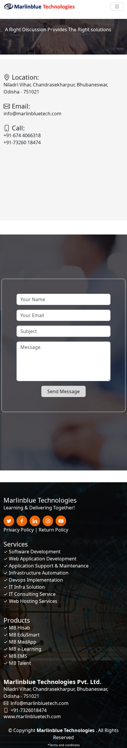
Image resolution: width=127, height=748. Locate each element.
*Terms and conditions (64, 745)
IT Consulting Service (32, 594)
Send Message (63, 391)
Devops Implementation (36, 580)
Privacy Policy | (21, 529)
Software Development (35, 551)
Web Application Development (42, 558)
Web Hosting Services (33, 601)
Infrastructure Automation (39, 573)
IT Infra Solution (27, 587)
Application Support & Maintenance (49, 565)
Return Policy (53, 529)
